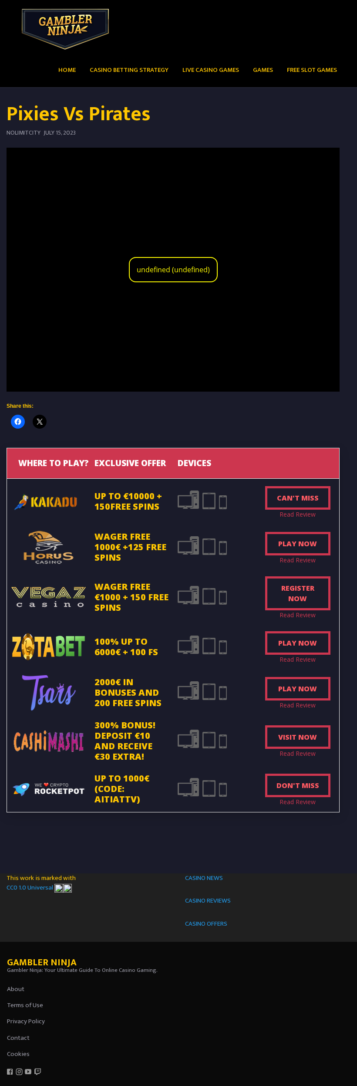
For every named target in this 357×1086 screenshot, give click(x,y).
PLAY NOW (297, 543)
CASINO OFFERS (206, 923)
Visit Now (297, 737)
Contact (18, 1037)
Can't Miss (298, 498)
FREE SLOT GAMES (312, 69)
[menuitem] (67, 69)
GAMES (263, 69)
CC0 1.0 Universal (30, 887)
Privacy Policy (26, 1021)
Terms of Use (25, 1005)
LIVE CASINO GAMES (210, 69)
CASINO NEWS (204, 878)
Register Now (297, 593)
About (15, 989)
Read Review (298, 514)
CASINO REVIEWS (208, 900)
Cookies (18, 1054)
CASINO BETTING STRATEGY (129, 69)
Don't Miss (297, 785)
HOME (67, 69)
